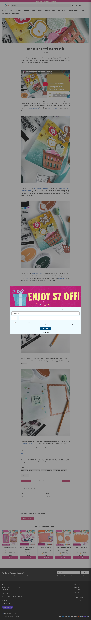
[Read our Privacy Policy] (79, 324)
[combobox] (14, 318)
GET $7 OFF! (45, 328)
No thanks (45, 332)
